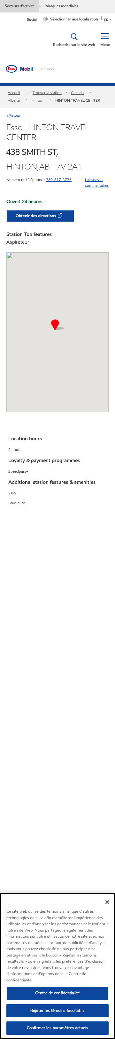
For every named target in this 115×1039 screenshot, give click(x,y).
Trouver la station (47, 92)
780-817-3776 (59, 179)
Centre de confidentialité (57, 993)
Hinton (37, 100)
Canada (77, 92)
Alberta (14, 100)
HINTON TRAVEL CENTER (77, 100)
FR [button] (106, 20)
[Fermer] (107, 902)
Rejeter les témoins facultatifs (57, 1010)
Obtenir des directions (36, 216)
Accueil (14, 92)
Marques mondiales (61, 6)
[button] (105, 40)
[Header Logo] (30, 68)
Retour (14, 115)
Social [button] (32, 19)
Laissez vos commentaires (97, 182)
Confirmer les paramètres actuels (57, 1028)
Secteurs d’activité (19, 6)
